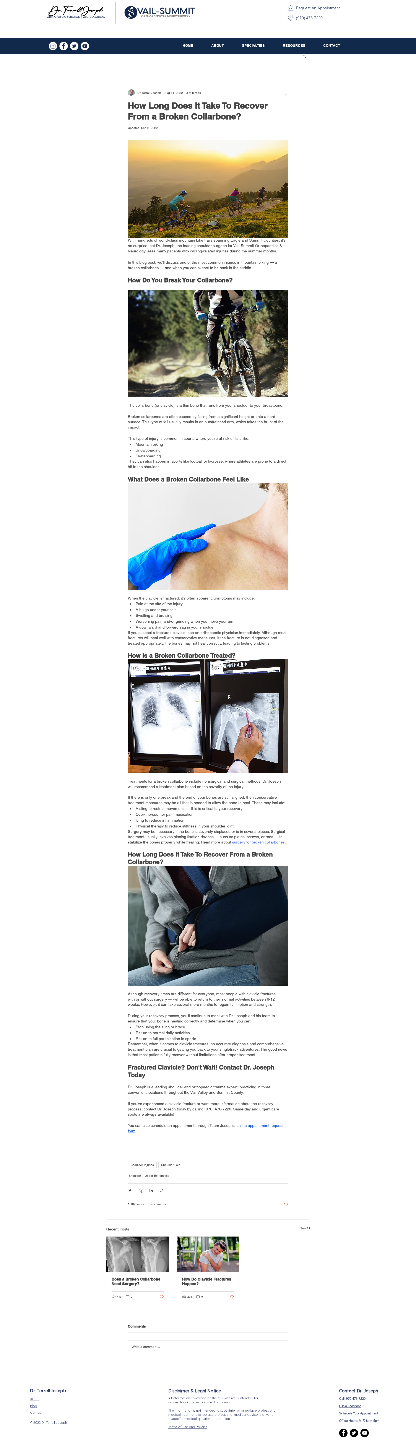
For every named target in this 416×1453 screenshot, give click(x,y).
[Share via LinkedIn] (151, 1191)
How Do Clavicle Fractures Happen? (206, 1281)
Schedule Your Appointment (358, 1413)
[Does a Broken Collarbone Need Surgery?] (137, 1254)
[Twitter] (74, 46)
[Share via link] (162, 1191)
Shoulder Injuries (142, 1165)
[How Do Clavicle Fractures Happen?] (208, 1254)
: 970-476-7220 (352, 1398)
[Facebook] (63, 46)
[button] (217, 45)
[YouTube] (85, 46)
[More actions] (285, 92)
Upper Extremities (157, 1175)
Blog (33, 1406)
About (34, 1399)
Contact (36, 1412)
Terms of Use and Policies (187, 1427)
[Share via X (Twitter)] (140, 1191)
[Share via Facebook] (130, 1191)
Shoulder (135, 1175)
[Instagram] (53, 46)
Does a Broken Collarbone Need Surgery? (136, 1281)
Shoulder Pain (170, 1165)
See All (305, 1228)
